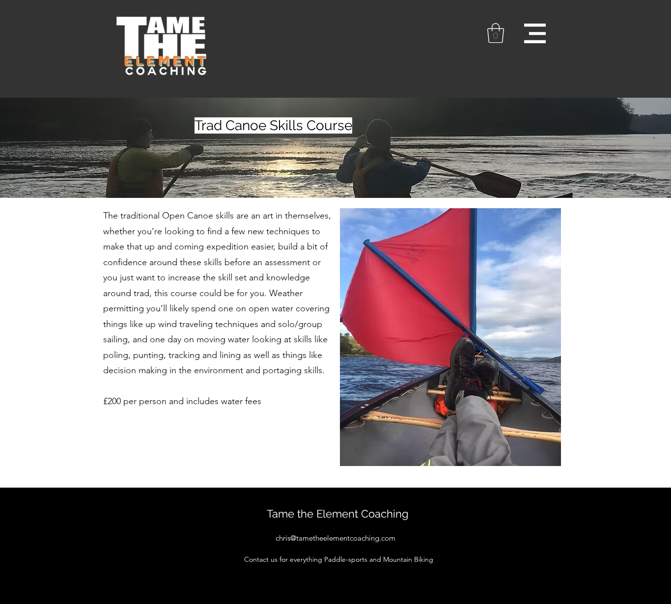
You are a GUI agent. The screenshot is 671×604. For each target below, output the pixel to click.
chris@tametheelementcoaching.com (335, 538)
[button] (495, 33)
